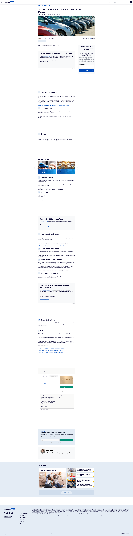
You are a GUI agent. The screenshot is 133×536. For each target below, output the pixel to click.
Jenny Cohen (49, 450)
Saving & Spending (41, 6)
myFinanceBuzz (22, 525)
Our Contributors (23, 517)
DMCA (79, 533)
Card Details (53, 376)
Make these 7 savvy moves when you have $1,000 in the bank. (51, 350)
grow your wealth (49, 47)
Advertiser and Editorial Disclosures (44, 5)
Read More (66, 492)
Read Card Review (66, 391)
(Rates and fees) (55, 290)
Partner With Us (23, 521)
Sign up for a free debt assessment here (48, 226)
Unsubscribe (82, 533)
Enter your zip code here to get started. (53, 105)
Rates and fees (66, 390)
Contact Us (22, 519)
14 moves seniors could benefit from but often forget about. (51, 352)
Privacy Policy (56, 533)
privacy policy (67, 442)
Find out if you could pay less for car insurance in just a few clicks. (51, 348)
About (21, 509)
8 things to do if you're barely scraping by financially (51, 245)
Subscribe (21, 523)
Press (21, 511)
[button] (1, 2)
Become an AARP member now (46, 64)
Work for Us (22, 515)
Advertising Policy (50, 533)
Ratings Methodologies (24, 513)
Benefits (45, 376)
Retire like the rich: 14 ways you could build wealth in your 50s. (51, 346)
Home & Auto (48, 6)
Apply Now (44, 383)
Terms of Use (75, 533)
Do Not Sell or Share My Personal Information (65, 533)
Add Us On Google (8, 516)
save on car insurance (44, 338)
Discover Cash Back (44, 372)
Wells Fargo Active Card (47, 290)
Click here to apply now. (44, 299)
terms (71, 442)
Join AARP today (46, 56)
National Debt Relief (44, 221)
